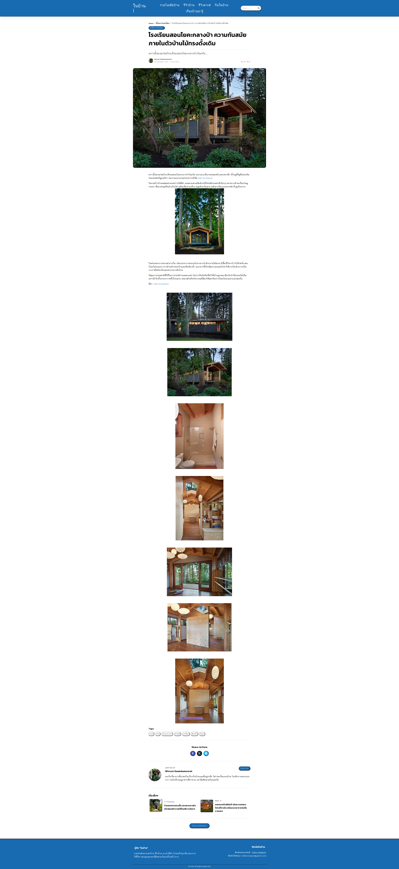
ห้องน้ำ (194, 734)
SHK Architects (205, 178)
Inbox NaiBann (259, 852)
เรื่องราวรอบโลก (163, 23)
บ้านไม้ (177, 734)
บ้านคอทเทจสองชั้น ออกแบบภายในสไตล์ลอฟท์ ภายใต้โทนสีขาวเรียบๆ (180, 807)
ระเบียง (186, 734)
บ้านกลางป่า (167, 734)
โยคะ (202, 734)
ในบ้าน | (139, 8)
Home (151, 23)
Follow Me (244, 768)
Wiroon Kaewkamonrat (163, 59)
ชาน (157, 734)
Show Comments (199, 826)
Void (151, 734)
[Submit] (259, 8)
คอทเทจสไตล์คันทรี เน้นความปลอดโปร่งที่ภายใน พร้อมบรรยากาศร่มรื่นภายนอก (231, 808)
